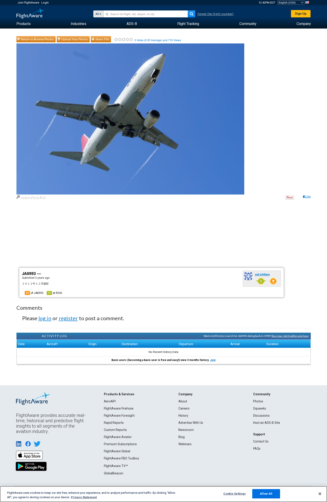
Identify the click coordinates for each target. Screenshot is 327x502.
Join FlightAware (28, 2)
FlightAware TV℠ (116, 466)
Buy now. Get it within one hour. (290, 336)
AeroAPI (110, 401)
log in (44, 318)
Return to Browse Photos (37, 39)
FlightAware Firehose (118, 408)
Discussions (261, 415)
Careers (184, 408)
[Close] (320, 494)
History (183, 415)
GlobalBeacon (113, 473)
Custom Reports (115, 430)
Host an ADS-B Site (266, 422)
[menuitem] (23, 24)
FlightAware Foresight (119, 415)
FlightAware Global (117, 451)
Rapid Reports (114, 422)
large (36, 197)
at (55, 293)
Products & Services (119, 394)
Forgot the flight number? (216, 14)
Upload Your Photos (74, 39)
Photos (258, 401)
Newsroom (186, 430)
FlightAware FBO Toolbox (121, 458)
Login (45, 2)
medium (25, 197)
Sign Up (300, 13)
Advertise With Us (190, 422)
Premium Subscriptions (120, 444)
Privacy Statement (84, 497)
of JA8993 (34, 293)
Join (213, 360)
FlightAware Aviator (118, 437)
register (68, 318)
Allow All (266, 493)
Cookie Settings (234, 493)
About (182, 401)
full (44, 197)
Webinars (185, 444)
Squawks (259, 408)
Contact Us (260, 441)
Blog (181, 437)
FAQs (256, 448)
